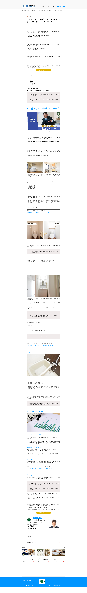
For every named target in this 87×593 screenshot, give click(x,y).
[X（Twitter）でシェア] (29, 539)
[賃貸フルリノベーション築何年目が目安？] (58, 552)
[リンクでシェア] (33, 539)
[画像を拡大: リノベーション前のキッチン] (35, 167)
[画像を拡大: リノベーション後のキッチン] (52, 167)
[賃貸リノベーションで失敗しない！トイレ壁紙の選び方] (43, 552)
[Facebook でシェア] (27, 539)
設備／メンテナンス (42, 10)
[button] (63, 10)
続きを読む (59, 10)
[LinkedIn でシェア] (31, 539)
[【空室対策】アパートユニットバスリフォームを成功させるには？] (28, 552)
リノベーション (34, 10)
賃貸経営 (28, 10)
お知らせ (54, 10)
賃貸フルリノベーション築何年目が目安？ (58, 559)
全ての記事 (24, 10)
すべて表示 (63, 547)
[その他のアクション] (59, 16)
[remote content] (43, 97)
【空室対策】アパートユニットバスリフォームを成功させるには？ (28, 559)
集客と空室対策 (48, 10)
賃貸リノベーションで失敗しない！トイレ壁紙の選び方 (43, 559)
